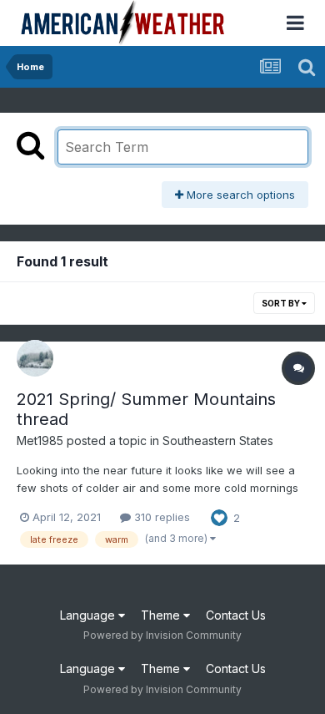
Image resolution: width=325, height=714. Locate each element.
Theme (162, 615)
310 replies (160, 517)
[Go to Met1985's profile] (35, 358)
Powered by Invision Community (162, 635)
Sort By (282, 303)
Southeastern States (217, 440)
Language (89, 615)
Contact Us (236, 615)
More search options (239, 194)
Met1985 (40, 440)
